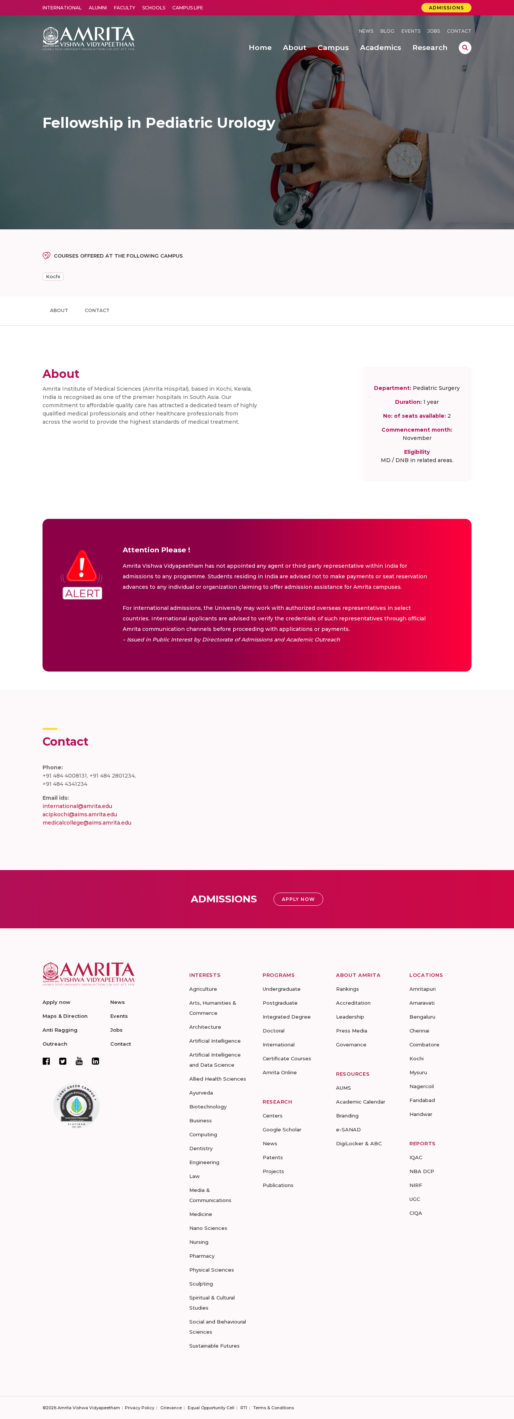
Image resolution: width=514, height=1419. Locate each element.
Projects (273, 1171)
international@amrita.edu (77, 806)
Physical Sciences (211, 1270)
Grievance (171, 1407)
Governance (351, 1045)
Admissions (446, 8)
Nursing (198, 1242)
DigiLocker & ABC (359, 1143)
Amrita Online (280, 1072)
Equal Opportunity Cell (211, 1407)
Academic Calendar (360, 1102)
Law (194, 1176)
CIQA (415, 1213)
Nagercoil (421, 1086)
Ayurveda (201, 1093)
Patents (273, 1157)
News (366, 31)
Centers (273, 1116)
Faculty (124, 8)
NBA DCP (421, 1171)
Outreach (55, 1044)
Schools (153, 8)
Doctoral (273, 1031)
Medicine (200, 1214)
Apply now (56, 1002)
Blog (387, 31)
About (59, 310)
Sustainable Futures (214, 1346)
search (465, 47)
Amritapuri (422, 989)
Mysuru (418, 1072)
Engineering (204, 1162)
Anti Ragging (60, 1030)
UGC (414, 1199)
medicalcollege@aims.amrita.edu (87, 822)
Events (410, 31)
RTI (243, 1407)
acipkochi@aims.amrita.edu (80, 814)
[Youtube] (79, 1061)
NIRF (415, 1185)
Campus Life (187, 8)
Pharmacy (201, 1256)
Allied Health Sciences (217, 1079)
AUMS (343, 1088)
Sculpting (201, 1284)
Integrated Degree (287, 1017)
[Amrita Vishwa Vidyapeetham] (89, 37)
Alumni (98, 8)
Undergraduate (282, 989)
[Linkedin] (95, 1061)
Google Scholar (282, 1129)
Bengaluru (422, 1017)
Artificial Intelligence (215, 1041)
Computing (203, 1134)
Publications (278, 1185)
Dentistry (201, 1148)
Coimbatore (424, 1045)
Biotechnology (208, 1107)
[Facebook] (46, 1061)
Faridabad (422, 1100)
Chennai (419, 1031)
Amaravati (422, 1003)
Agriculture (203, 989)
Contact (459, 31)
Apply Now (298, 899)
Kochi (53, 276)
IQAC (415, 1157)
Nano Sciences (208, 1228)
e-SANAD (348, 1129)
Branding (347, 1116)
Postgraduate (280, 1003)
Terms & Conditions (273, 1407)
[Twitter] (63, 1061)
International (62, 8)
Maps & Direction (65, 1016)
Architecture (205, 1027)
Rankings (347, 989)
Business (200, 1120)
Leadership (350, 1017)
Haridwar (420, 1114)
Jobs (433, 31)
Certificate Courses (287, 1058)
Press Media (351, 1031)
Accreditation (353, 1003)
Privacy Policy (139, 1407)
